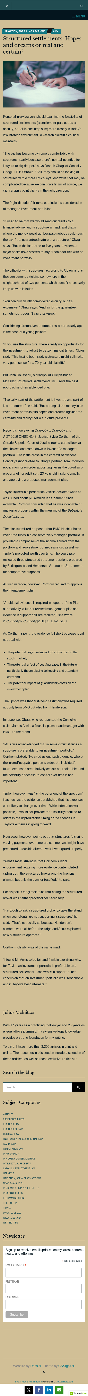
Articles (8, 1114)
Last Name (12, 1297)
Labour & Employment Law (19, 1168)
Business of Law (13, 1129)
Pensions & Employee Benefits (21, 1188)
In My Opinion (11, 1153)
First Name (12, 1281)
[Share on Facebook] (39, 1390)
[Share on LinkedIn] (49, 1390)
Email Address (16, 1265)
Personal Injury (13, 1193)
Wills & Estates (12, 1217)
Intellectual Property (17, 1163)
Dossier (35, 1366)
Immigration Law (13, 1148)
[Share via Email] (59, 1390)
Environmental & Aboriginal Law (23, 1138)
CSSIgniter (66, 1366)
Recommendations (14, 1198)
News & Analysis (13, 1183)
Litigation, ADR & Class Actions (24, 31)
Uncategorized (12, 1212)
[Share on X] (29, 1390)
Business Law (11, 1124)
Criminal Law (11, 1134)
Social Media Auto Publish (28, 1381)
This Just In (10, 1202)
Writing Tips (10, 1222)
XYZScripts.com (64, 1381)
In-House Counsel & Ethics (19, 1158)
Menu (80, 16)
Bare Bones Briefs (14, 1119)
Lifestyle (8, 1173)
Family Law (9, 1143)
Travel (7, 1207)
